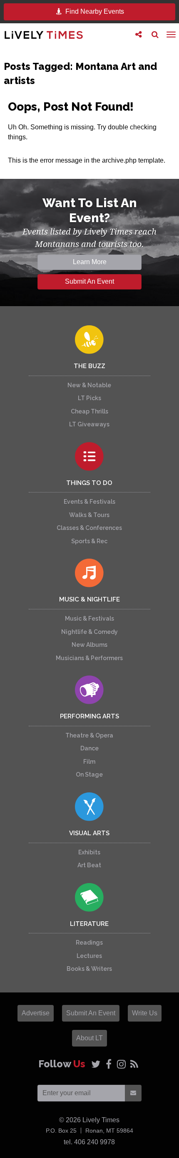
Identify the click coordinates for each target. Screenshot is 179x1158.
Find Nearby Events (94, 11)
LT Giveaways (89, 424)
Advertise (36, 1013)
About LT (89, 1038)
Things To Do (89, 483)
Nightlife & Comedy (89, 631)
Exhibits (89, 852)
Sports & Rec (89, 541)
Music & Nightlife (89, 599)
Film (89, 761)
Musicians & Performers (89, 658)
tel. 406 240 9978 (89, 1142)
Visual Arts (89, 833)
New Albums (89, 644)
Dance (89, 748)
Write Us (144, 1013)
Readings (89, 942)
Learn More (90, 261)
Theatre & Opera (89, 735)
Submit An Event (89, 281)
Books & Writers (89, 968)
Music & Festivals (89, 618)
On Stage (89, 774)
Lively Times (44, 34)
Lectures (89, 956)
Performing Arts (89, 716)
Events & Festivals (89, 501)
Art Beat (89, 865)
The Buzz (89, 366)
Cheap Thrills (89, 411)
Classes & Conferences (89, 528)
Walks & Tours (89, 515)
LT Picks (89, 398)
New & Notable (89, 385)
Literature (89, 924)
